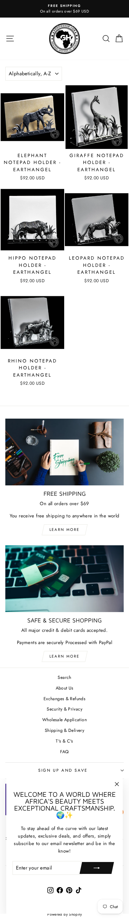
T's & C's (64, 741)
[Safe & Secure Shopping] (64, 578)
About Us (65, 688)
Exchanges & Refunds (64, 698)
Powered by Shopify (64, 914)
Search (64, 677)
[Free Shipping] (64, 452)
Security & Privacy (64, 709)
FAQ (64, 751)
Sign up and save (63, 770)
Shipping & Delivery (64, 730)
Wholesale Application (64, 719)
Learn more (64, 529)
